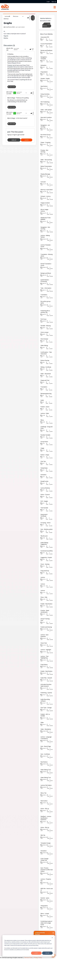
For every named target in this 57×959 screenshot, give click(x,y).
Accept (36, 953)
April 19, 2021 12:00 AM (19, 113)
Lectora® (7, 16)
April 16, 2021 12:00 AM (19, 93)
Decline (47, 953)
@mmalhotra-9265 (9, 27)
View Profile (46, 25)
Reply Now (12, 86)
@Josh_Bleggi (9, 49)
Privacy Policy (38, 957)
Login (26, 140)
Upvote (32, 49)
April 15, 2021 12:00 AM (16, 49)
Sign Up (14, 140)
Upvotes (29, 17)
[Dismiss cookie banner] (52, 938)
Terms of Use (28, 957)
